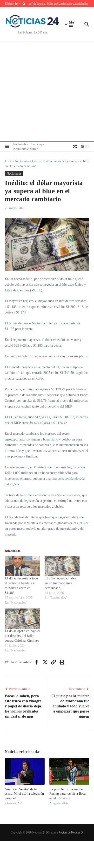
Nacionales (20, 144)
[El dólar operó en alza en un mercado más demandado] (62, 566)
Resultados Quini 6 (25, 149)
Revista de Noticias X (71, 832)
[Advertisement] (47, 91)
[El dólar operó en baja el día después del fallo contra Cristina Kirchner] (22, 619)
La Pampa (37, 144)
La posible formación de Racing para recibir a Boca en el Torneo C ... (67, 793)
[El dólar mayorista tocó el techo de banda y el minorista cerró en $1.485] (22, 566)
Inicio (9, 161)
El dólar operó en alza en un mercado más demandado (60, 583)
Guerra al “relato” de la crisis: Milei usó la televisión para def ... (24, 793)
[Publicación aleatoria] (75, 146)
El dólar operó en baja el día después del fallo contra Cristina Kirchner (22, 635)
